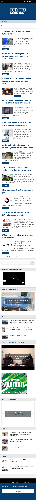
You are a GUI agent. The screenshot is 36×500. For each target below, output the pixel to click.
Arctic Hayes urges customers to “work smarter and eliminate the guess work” (16, 124)
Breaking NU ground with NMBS (18, 335)
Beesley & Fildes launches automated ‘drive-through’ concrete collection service (17, 146)
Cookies (6, 482)
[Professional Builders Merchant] (18, 10)
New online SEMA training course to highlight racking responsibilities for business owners (15, 56)
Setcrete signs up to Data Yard (18, 447)
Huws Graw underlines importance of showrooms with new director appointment (21, 328)
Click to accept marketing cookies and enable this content (18, 301)
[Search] (32, 263)
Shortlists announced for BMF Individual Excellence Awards (20, 460)
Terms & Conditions (26, 482)
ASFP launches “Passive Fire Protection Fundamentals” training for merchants (16, 101)
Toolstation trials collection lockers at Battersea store (16, 32)
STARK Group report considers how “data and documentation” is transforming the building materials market (22, 322)
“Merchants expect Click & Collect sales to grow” (17, 191)
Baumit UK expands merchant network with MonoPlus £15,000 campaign (21, 440)
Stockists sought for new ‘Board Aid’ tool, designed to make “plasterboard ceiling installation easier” (20, 434)
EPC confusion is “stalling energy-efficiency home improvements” (18, 236)
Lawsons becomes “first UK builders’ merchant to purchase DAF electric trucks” (17, 168)
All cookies (18, 491)
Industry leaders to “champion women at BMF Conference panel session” (16, 213)
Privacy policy (15, 482)
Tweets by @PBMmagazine (18, 414)
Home (2, 26)
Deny (18, 496)
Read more (5, 49)
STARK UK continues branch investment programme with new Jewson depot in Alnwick (16, 81)
